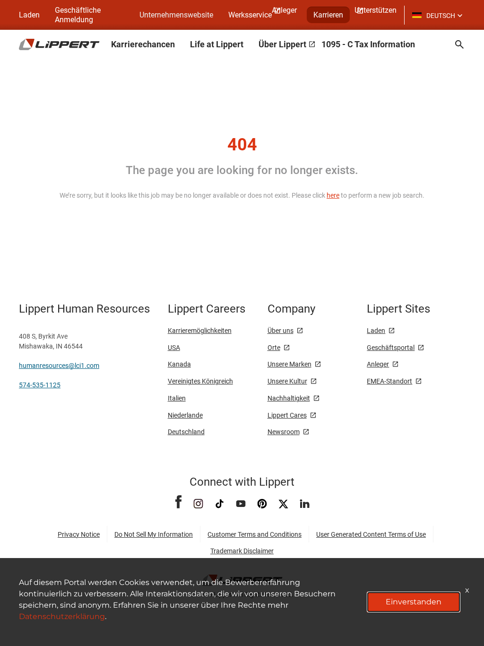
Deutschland (186, 432)
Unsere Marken (289, 364)
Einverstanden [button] (413, 601)
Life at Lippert (216, 44)
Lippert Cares (287, 415)
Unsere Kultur (287, 381)
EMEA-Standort (389, 381)
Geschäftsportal (391, 347)
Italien (177, 398)
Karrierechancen (143, 44)
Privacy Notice (79, 534)
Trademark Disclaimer (242, 551)
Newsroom (284, 432)
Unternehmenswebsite (176, 14)
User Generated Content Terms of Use (371, 534)
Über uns (281, 330)
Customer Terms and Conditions (254, 534)
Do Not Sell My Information (153, 534)
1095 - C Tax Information (368, 44)
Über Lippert (282, 44)
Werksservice (250, 14)
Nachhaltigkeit (289, 398)
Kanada (179, 364)
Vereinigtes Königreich (200, 381)
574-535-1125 (39, 385)
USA (174, 347)
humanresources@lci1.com (59, 365)
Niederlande (185, 415)
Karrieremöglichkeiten (200, 330)
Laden (29, 14)
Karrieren (328, 14)
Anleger (378, 364)
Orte (274, 347)
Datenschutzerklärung (62, 616)
